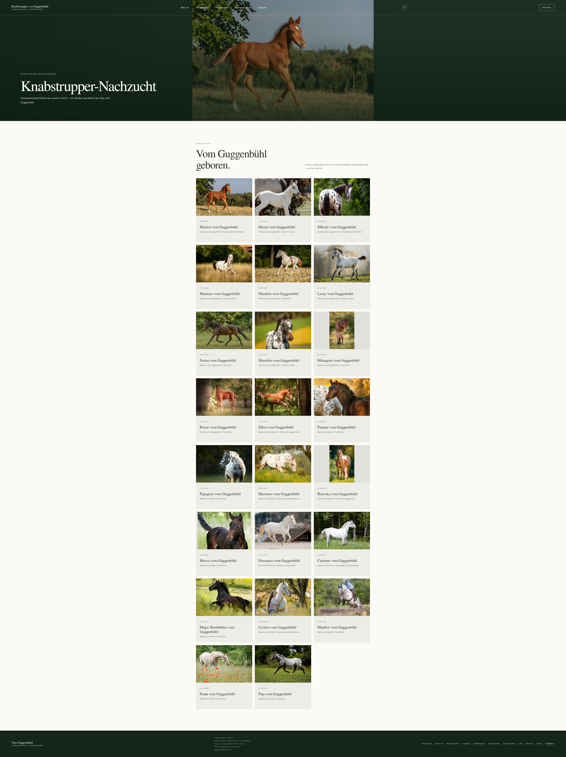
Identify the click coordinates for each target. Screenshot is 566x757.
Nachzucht (439, 743)
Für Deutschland (509, 743)
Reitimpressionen (243, 7)
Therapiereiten (202, 7)
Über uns (185, 7)
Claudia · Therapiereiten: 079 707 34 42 (229, 744)
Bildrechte (529, 743)
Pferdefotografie (479, 743)
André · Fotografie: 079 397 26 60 (227, 747)
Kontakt (547, 7)
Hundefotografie (494, 743)
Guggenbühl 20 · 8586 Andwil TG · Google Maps (232, 741)
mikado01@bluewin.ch (222, 750)
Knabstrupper (222, 7)
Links (520, 743)
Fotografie (262, 7)
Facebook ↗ (550, 743)
